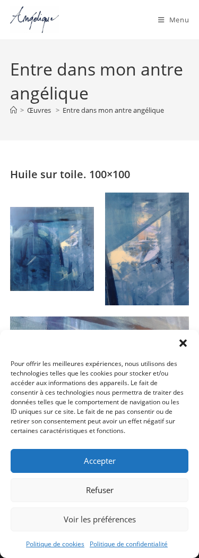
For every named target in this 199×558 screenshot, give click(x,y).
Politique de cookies (55, 543)
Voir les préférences (100, 519)
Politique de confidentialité (129, 543)
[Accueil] (13, 110)
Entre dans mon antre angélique (113, 110)
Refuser (100, 490)
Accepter (100, 460)
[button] (183, 343)
